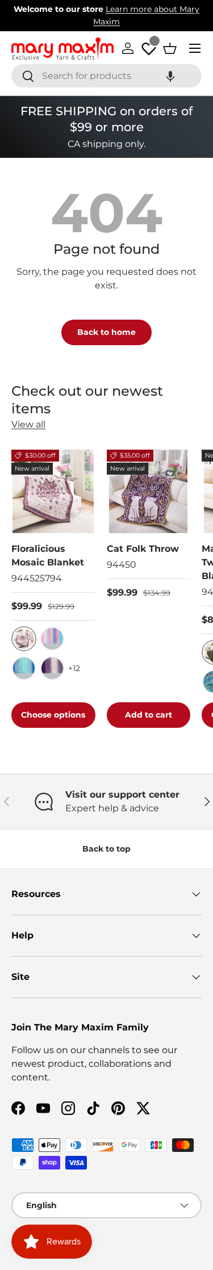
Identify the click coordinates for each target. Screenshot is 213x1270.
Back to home (106, 332)
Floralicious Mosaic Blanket (47, 555)
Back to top (106, 849)
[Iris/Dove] (52, 668)
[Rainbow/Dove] (52, 638)
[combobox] (106, 75)
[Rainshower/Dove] (23, 668)
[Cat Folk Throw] (149, 492)
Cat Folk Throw (143, 548)
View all (28, 424)
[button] (170, 75)
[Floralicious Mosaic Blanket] (53, 492)
